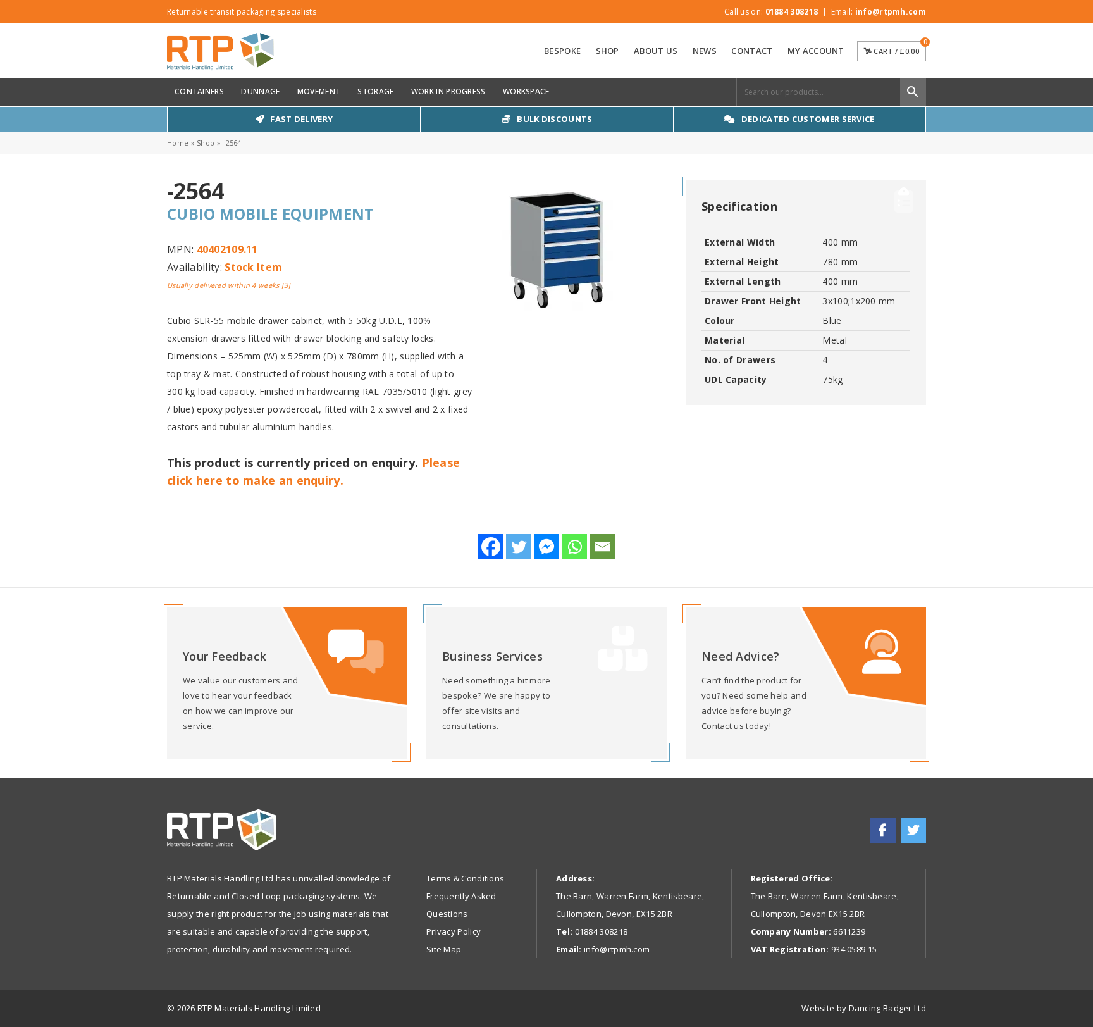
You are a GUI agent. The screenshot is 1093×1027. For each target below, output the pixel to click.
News (705, 50)
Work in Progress (448, 91)
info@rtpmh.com (890, 11)
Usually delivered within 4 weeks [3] (229, 285)
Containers (199, 91)
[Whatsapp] (574, 546)
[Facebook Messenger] (546, 546)
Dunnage (260, 91)
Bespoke (562, 50)
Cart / (899, 48)
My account (815, 50)
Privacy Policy (453, 931)
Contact (751, 50)
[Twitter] (518, 546)
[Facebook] (490, 546)
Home (177, 142)
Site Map (443, 949)
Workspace (526, 91)
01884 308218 (791, 11)
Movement (318, 91)
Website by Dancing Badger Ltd (863, 1008)
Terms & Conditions (465, 878)
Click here (287, 683)
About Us (655, 50)
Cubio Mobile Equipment (270, 213)
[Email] (602, 546)
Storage (375, 91)
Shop (607, 50)
